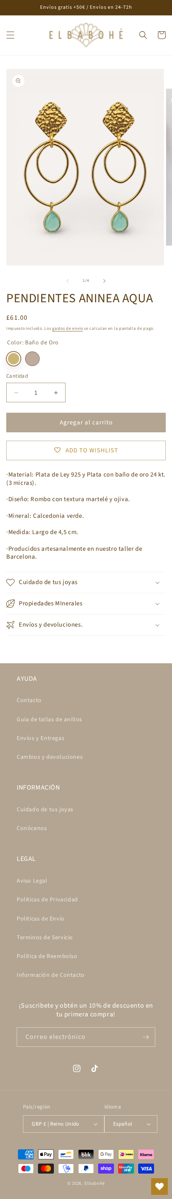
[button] (10, 35)
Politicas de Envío (41, 919)
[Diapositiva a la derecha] (104, 281)
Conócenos (32, 828)
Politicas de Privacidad (47, 899)
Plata (32, 358)
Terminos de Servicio (45, 937)
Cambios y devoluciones (50, 757)
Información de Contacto (51, 975)
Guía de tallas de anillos (49, 719)
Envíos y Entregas (40, 738)
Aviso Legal (32, 881)
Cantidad (17, 376)
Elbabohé (94, 1183)
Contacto (29, 700)
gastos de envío (67, 328)
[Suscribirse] (146, 1037)
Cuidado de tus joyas (45, 809)
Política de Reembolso (47, 956)
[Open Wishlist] (159, 1186)
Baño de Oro (13, 358)
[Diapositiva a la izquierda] (67, 281)
